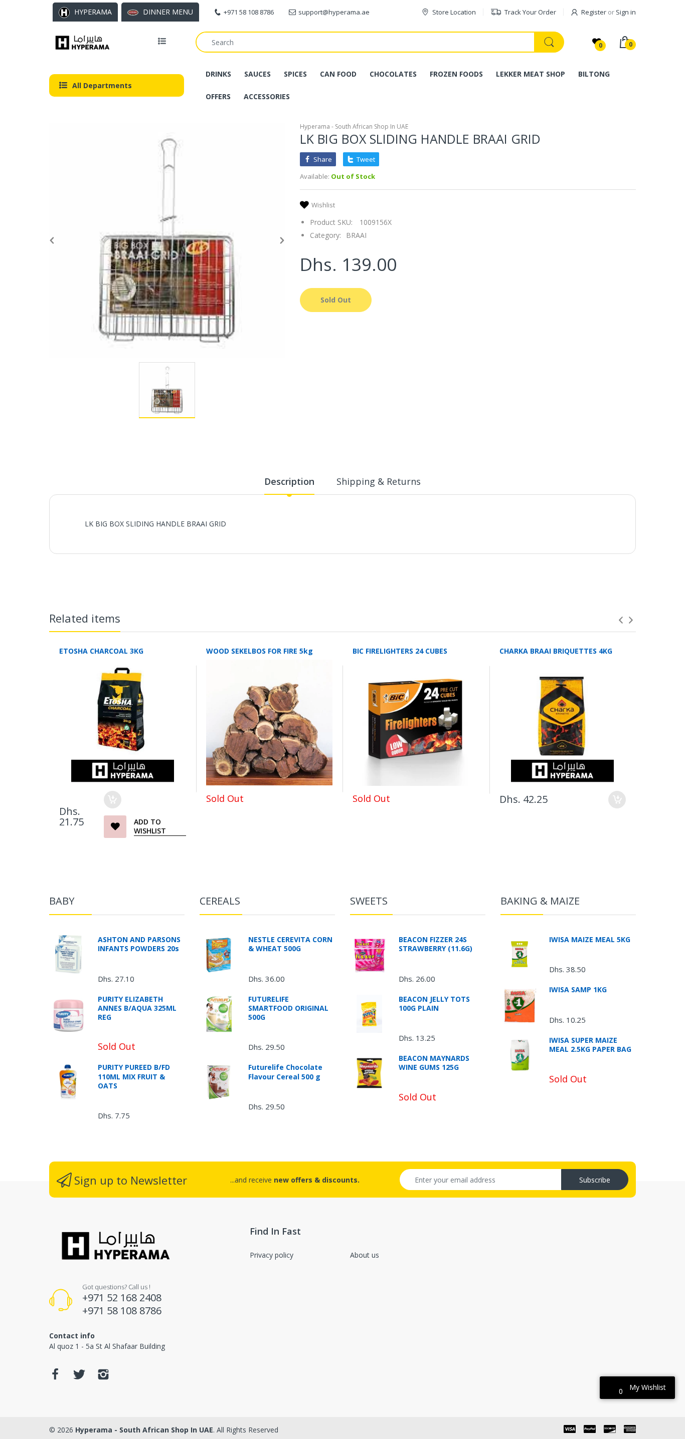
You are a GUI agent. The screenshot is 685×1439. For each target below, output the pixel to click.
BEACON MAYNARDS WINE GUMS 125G (434, 1063)
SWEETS (369, 901)
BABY (61, 901)
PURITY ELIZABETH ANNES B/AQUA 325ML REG (137, 1008)
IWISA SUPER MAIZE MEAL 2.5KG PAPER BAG (590, 1045)
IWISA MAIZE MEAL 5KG (589, 939)
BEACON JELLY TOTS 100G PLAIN (434, 1004)
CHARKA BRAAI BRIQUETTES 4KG (555, 651)
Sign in (626, 12)
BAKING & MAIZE (540, 901)
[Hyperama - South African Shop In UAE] (80, 42)
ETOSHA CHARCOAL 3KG (101, 651)
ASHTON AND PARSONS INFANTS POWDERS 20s (139, 944)
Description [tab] (289, 481)
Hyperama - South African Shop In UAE (354, 126)
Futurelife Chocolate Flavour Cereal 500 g (285, 1072)
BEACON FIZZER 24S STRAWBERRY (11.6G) (435, 944)
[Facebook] (55, 1377)
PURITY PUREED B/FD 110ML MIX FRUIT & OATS (134, 1076)
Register (593, 12)
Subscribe (594, 1180)
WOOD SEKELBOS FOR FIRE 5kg (259, 651)
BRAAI (356, 235)
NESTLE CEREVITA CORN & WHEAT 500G (290, 944)
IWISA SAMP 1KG (578, 989)
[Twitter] (79, 1377)
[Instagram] (103, 1377)
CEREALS (220, 901)
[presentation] (621, 620)
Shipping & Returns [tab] (378, 481)
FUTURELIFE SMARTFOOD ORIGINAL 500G (288, 1008)
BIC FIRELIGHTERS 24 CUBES (400, 651)
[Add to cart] (112, 799)
